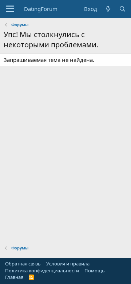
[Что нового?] (108, 9)
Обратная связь (23, 263)
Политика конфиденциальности (42, 270)
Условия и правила (68, 263)
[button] (10, 9)
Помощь (94, 270)
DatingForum (40, 8)
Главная (14, 277)
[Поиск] (122, 9)
